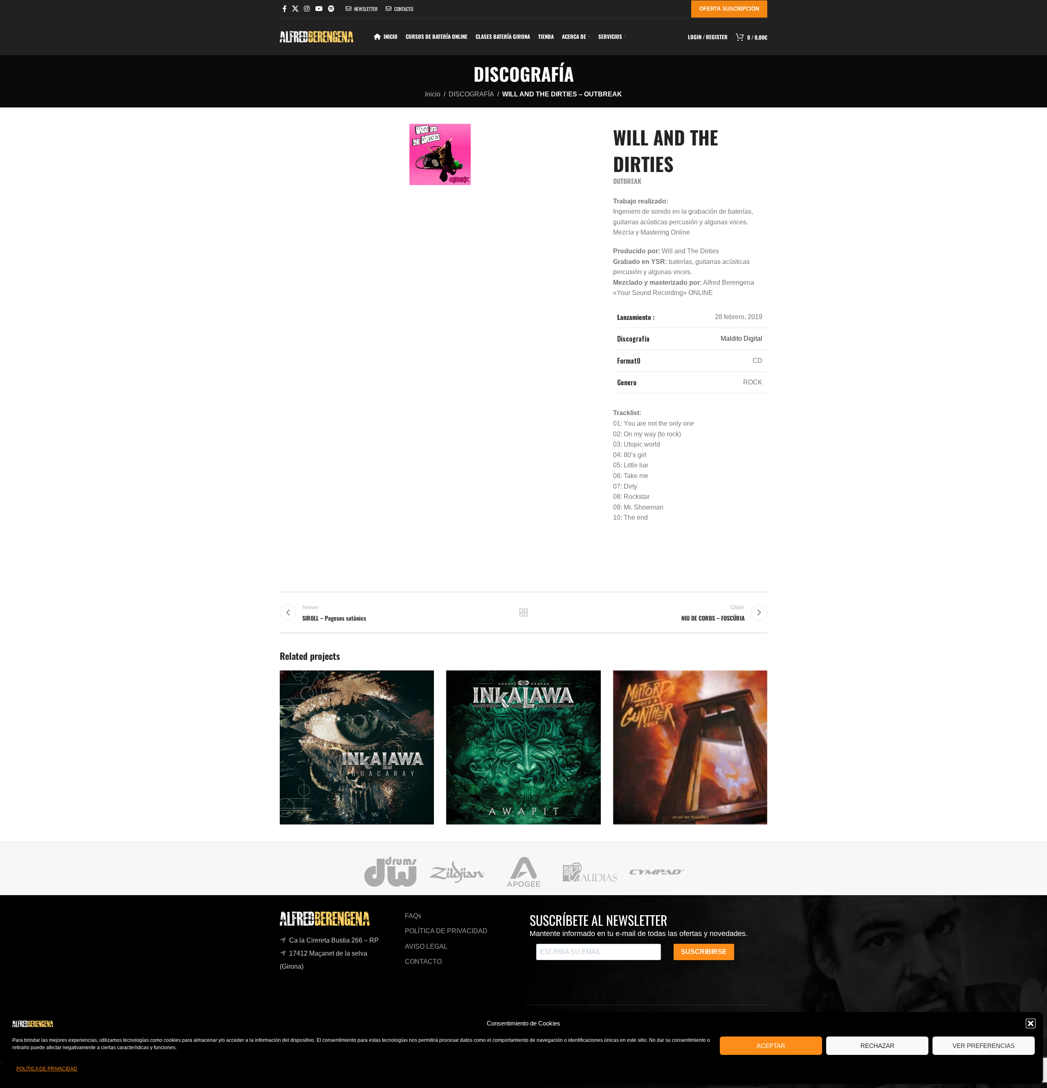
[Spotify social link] (331, 8)
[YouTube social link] (318, 8)
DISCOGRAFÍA (471, 94)
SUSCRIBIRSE (704, 951)
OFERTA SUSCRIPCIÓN (729, 9)
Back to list (524, 612)
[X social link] (295, 8)
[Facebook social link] (284, 8)
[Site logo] (316, 36)
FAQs (413, 915)
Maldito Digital (741, 338)
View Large (423, 679)
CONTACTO (423, 961)
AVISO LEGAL (426, 946)
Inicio (432, 94)
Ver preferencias (984, 1045)
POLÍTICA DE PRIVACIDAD (46, 1069)
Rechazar (877, 1045)
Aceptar (771, 1045)
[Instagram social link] (306, 8)
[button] (1031, 1023)
